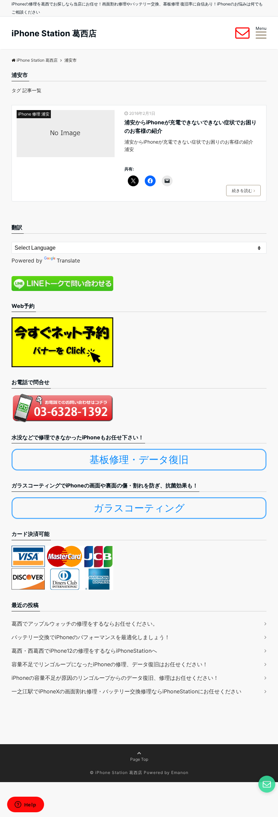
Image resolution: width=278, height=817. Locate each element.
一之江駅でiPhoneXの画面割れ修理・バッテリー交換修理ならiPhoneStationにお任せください (126, 691)
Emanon (179, 772)
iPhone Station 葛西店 (54, 33)
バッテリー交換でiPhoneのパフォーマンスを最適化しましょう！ (91, 637)
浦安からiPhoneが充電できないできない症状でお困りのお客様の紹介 (190, 126)
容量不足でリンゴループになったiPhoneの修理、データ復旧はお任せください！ (110, 664)
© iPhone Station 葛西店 (116, 772)
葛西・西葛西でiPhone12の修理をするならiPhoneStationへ (84, 650)
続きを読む (242, 190)
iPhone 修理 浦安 (33, 114)
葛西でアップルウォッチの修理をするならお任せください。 (85, 623)
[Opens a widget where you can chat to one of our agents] (25, 805)
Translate (68, 260)
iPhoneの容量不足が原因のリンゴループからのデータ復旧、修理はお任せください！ (115, 677)
